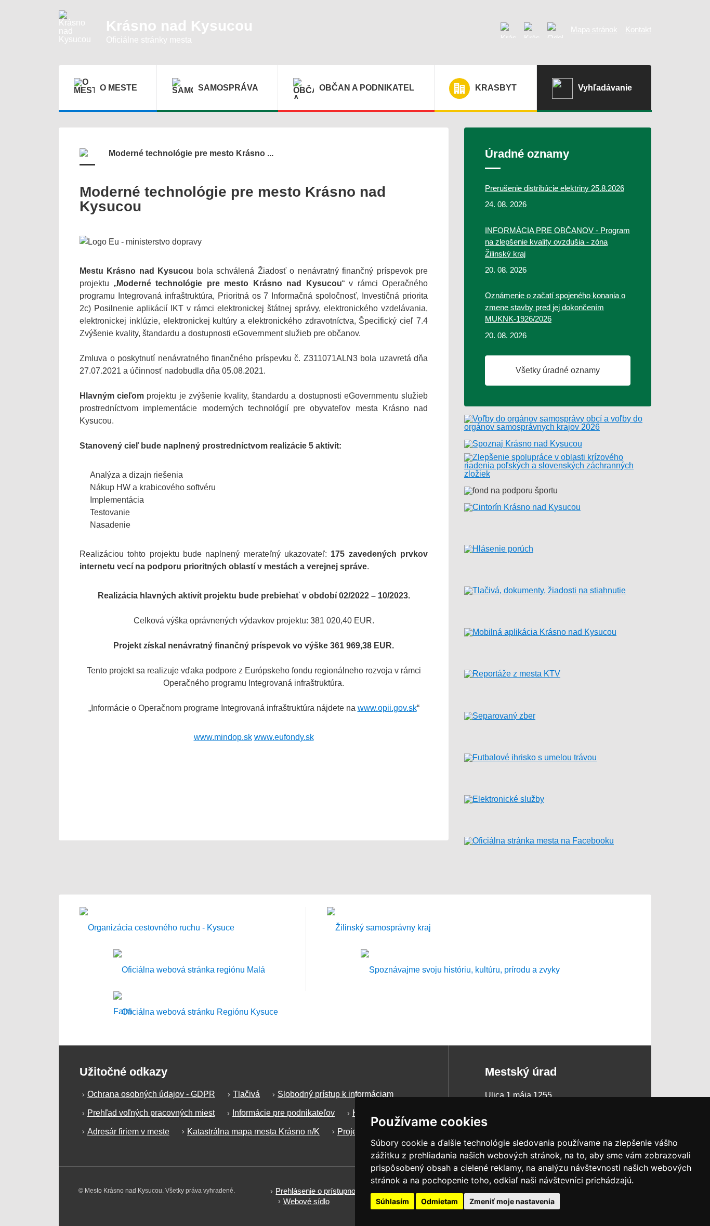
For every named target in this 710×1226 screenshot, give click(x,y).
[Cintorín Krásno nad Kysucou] (557, 520)
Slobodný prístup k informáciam (335, 1094)
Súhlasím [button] (392, 1201)
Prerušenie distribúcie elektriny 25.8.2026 (554, 188)
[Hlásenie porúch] (557, 561)
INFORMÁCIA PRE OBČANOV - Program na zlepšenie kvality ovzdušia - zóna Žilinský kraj (557, 242)
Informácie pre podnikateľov (283, 1112)
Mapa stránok (594, 29)
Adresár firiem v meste (128, 1131)
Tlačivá (246, 1094)
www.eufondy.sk (284, 737)
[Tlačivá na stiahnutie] (557, 603)
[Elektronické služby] (557, 811)
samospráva (228, 87)
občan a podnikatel (366, 87)
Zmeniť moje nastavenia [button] (512, 1201)
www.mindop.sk (223, 737)
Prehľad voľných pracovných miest (151, 1112)
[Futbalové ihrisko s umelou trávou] (557, 770)
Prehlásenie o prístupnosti (319, 1190)
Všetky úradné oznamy (558, 370)
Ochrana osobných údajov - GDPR (151, 1094)
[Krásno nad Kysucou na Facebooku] (532, 30)
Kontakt (638, 29)
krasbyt (496, 87)
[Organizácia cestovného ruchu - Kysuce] (157, 928)
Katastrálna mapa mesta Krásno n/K (253, 1131)
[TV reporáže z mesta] (557, 686)
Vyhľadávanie (605, 87)
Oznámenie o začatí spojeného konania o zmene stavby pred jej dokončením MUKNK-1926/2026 (555, 307)
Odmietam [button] (439, 1201)
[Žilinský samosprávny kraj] (379, 928)
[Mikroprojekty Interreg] (460, 970)
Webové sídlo (306, 1201)
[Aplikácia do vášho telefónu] (557, 644)
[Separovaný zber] (557, 728)
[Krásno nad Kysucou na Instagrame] (508, 30)
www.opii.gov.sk (387, 708)
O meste (118, 87)
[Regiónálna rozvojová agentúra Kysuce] (195, 1012)
